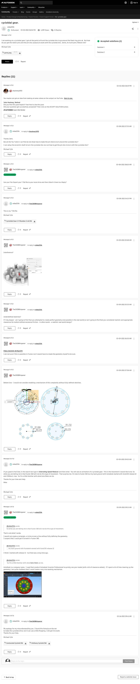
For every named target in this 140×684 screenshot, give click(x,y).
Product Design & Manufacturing (17, 17)
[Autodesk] (8, 3)
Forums (15, 12)
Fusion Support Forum (47, 17)
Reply (7, 61)
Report (23, 61)
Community (6, 12)
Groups (35, 12)
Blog (22, 12)
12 (10, 616)
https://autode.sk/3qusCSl (13, 351)
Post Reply (129, 661)
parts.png (7, 53)
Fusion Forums (33, 17)
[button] (137, 29)
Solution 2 (100, 52)
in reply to (30, 131)
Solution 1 (100, 47)
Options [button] (134, 22)
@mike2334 (11, 526)
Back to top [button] (10, 677)
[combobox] (36, 3)
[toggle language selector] (126, 3)
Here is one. (68, 98)
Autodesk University (52, 12)
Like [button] (16, 61)
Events (28, 12)
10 (10, 459)
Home (3, 17)
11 (10, 507)
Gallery (41, 12)
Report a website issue (128, 677)
